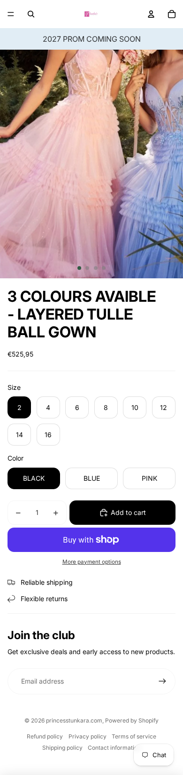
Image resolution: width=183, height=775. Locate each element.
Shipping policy (62, 747)
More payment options (91, 562)
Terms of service (134, 736)
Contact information (114, 747)
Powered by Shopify (132, 720)
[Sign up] (162, 681)
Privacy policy (88, 736)
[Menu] (11, 14)
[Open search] (31, 14)
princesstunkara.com (74, 720)
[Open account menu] (151, 14)
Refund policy (45, 736)
